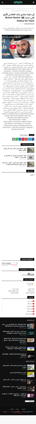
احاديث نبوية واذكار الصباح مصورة (18, 372)
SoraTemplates (18, 412)
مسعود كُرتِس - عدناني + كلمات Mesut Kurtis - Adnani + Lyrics (14, 387)
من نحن (17, 409)
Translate (14, 265)
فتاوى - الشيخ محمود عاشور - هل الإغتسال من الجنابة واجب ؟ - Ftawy (15, 156)
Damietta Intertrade (29, 23)
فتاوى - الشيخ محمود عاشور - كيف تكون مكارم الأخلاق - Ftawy (15, 149)
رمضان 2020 (30, 311)
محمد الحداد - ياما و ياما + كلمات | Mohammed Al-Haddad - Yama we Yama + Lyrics (14, 332)
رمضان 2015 (31, 290)
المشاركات (29, 283)
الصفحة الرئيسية (30, 8)
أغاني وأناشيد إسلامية (13, 290)
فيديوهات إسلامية (22, 8)
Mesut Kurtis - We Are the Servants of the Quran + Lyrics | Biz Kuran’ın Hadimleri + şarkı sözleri (15, 340)
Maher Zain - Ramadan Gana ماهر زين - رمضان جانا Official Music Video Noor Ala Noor (14, 325)
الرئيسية (23, 409)
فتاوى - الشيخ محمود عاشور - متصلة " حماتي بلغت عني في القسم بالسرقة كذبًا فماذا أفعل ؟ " (14, 163)
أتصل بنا (11, 409)
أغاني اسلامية (30, 303)
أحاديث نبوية (15, 289)
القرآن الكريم (31, 289)
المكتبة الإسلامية (14, 292)
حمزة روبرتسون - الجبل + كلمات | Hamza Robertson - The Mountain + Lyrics (16, 347)
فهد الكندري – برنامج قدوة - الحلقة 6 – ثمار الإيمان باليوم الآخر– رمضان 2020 (14, 394)
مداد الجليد (9, 411)
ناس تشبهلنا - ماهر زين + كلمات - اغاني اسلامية (14, 379)
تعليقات (30, 285)
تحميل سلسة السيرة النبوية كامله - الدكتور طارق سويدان (14, 366)
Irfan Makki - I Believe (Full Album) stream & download (14, 354)
